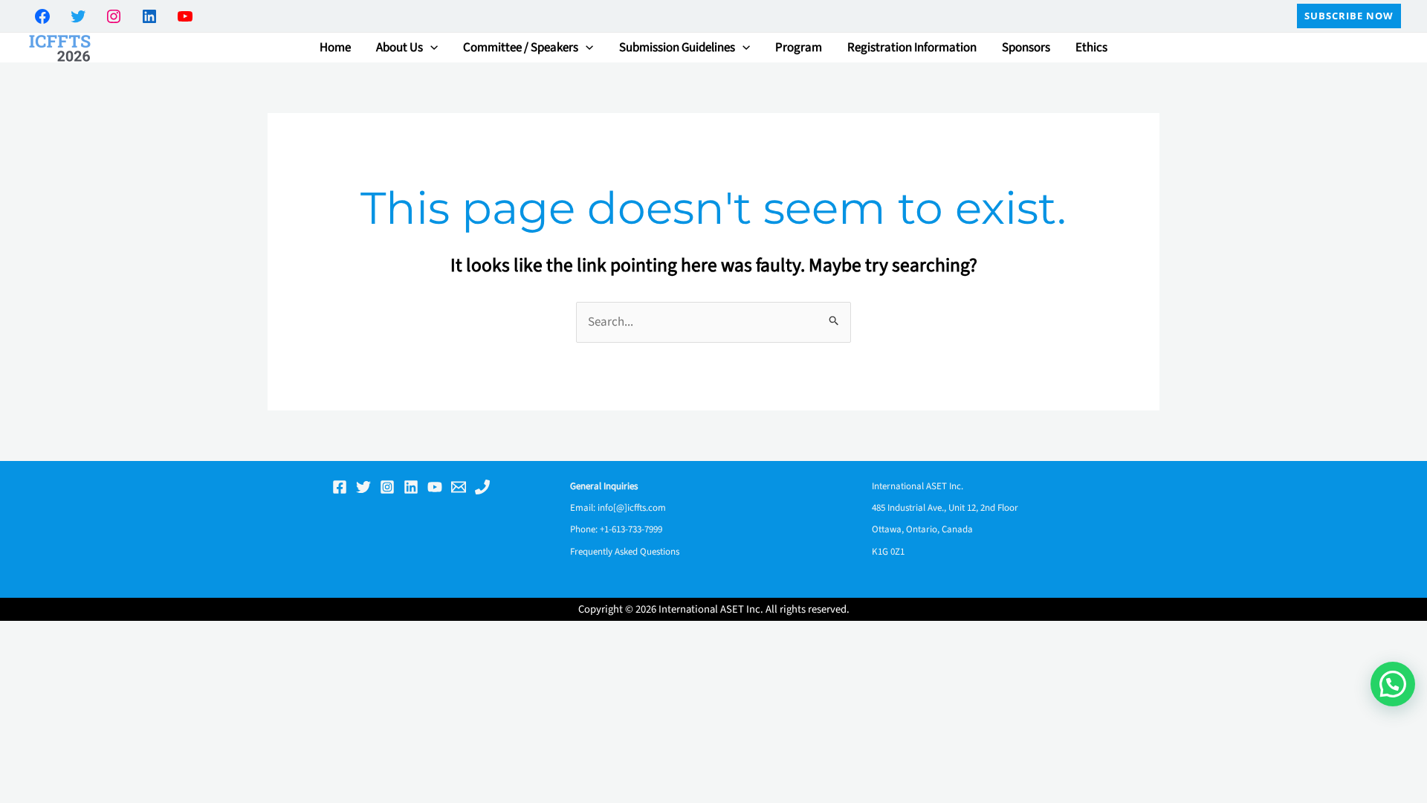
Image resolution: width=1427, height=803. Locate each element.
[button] (1349, 16)
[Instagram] (387, 487)
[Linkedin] (411, 487)
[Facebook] (339, 487)
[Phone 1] (482, 487)
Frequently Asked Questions (624, 551)
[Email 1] (458, 487)
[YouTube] (434, 487)
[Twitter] (363, 487)
